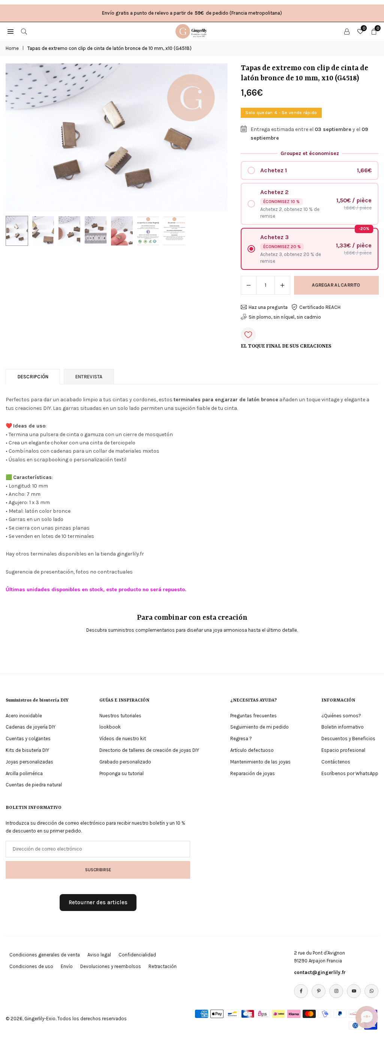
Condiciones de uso (31, 966)
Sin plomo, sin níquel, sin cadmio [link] (285, 317)
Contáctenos (335, 762)
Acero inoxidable (24, 715)
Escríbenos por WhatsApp (349, 773)
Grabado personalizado (125, 762)
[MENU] (10, 31)
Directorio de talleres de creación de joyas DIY (149, 750)
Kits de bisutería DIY (27, 750)
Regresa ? (241, 738)
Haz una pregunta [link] (268, 307)
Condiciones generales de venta (44, 955)
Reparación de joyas (252, 773)
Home (12, 48)
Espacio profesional (343, 750)
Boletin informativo (342, 727)
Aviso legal (99, 955)
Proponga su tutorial (121, 773)
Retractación (162, 966)
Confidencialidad (137, 955)
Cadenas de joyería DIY (31, 727)
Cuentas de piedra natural (34, 784)
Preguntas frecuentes (253, 715)
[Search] (24, 31)
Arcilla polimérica (24, 773)
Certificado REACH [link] (319, 307)
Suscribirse (98, 869)
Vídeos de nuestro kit (122, 738)
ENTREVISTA (88, 376)
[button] (214, 137)
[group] (117, 137)
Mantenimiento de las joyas (260, 762)
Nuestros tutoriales (120, 715)
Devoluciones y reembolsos (110, 966)
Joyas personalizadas (29, 762)
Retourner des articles (98, 902)
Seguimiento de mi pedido (259, 727)
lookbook (110, 727)
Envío (67, 966)
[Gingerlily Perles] (192, 31)
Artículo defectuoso (252, 750)
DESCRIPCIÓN (32, 376)
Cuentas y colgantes (28, 738)
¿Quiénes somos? (341, 715)
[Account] (347, 31)
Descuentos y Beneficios (348, 738)
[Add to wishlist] (248, 334)
